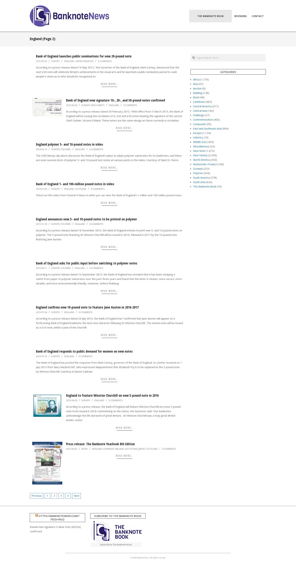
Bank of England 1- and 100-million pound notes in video (75, 184)
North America (201, 159)
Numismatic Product (205, 164)
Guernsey (108, 448)
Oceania (197, 168)
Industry (198, 137)
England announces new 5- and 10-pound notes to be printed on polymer (86, 219)
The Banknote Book (204, 186)
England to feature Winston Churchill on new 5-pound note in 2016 (112, 395)
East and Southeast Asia (207, 128)
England (69, 61)
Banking (197, 92)
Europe (55, 61)
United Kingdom (84, 61)
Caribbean (199, 101)
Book (85, 448)
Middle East (200, 142)
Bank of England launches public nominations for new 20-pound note (84, 56)
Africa (196, 79)
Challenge (198, 115)
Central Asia (200, 110)
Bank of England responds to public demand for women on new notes (84, 351)
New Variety (97, 105)
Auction (197, 88)
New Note (199, 150)
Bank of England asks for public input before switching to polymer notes (86, 263)
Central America (202, 106)
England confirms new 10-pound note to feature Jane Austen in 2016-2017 (87, 307)
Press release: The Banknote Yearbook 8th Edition (100, 444)
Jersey (142, 448)
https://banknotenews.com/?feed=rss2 (59, 517)
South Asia (199, 182)
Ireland (119, 448)
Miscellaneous (201, 146)
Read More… (109, 84)
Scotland (80, 188)
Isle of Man (131, 448)
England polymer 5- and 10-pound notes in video (69, 144)
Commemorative (203, 119)
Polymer (66, 149)
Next (76, 495)
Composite (199, 124)
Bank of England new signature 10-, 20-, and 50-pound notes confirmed (115, 100)
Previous (37, 495)
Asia (195, 84)
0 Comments (105, 61)
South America (201, 177)
